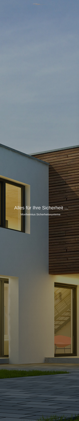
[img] (39, 4)
